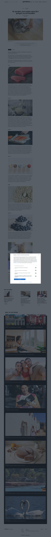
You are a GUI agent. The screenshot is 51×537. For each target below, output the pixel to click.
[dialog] (25, 268)
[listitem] (25, 265)
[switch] (35, 267)
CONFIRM (19, 279)
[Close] (39, 255)
